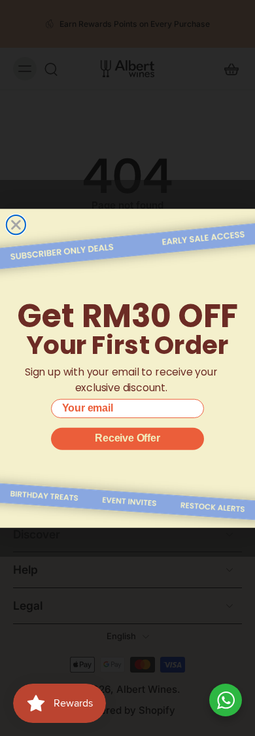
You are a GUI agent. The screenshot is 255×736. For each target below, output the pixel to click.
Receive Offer (127, 438)
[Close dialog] (16, 224)
